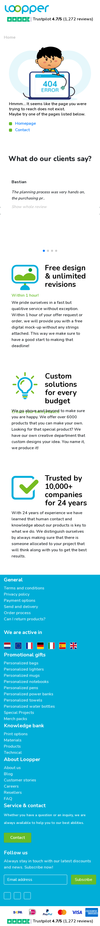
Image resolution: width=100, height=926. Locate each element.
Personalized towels (23, 700)
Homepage (25, 123)
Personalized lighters (24, 669)
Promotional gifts (25, 654)
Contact (22, 130)
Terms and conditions (24, 588)
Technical (13, 752)
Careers (11, 786)
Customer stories (20, 780)
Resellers (13, 792)
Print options (16, 734)
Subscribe (83, 879)
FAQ (8, 799)
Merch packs (15, 719)
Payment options (19, 600)
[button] (44, 251)
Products (12, 746)
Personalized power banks (28, 694)
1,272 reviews (78, 19)
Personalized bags (21, 663)
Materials (13, 740)
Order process (17, 613)
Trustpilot (47, 19)
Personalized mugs (22, 675)
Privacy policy (16, 594)
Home (10, 37)
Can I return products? (24, 619)
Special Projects (19, 712)
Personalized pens (21, 688)
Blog (8, 774)
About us (12, 768)
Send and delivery (21, 607)
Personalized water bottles (29, 706)
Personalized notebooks (26, 682)
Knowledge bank (24, 725)
